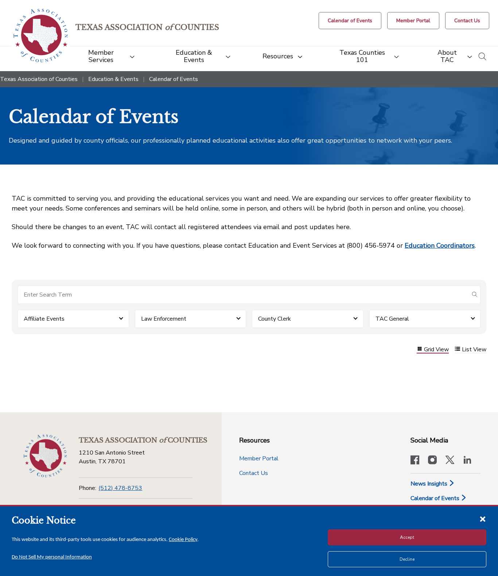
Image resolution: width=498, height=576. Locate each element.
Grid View (436, 349)
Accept (407, 537)
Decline (407, 559)
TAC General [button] (392, 319)
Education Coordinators (440, 245)
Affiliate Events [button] (44, 319)
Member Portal (259, 459)
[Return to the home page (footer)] (45, 456)
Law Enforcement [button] (163, 319)
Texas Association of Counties (39, 79)
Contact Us (253, 473)
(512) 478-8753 (120, 488)
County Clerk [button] (274, 319)
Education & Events (113, 79)
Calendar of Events (436, 498)
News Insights (430, 484)
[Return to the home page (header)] (41, 35)
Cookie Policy (183, 539)
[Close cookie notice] (482, 518)
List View (474, 349)
